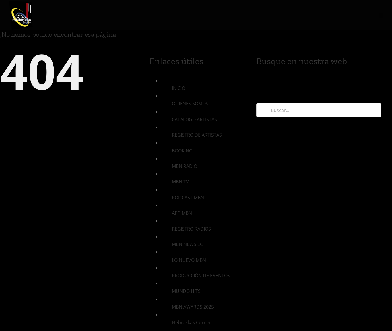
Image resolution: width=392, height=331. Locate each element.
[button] (381, 15)
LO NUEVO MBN (189, 260)
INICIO (178, 88)
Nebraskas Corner (191, 322)
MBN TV (180, 182)
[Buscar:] (318, 110)
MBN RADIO (184, 166)
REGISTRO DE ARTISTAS (197, 135)
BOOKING (182, 151)
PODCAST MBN (188, 197)
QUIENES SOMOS (190, 103)
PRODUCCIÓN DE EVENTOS (201, 275)
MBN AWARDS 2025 (193, 307)
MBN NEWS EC (187, 244)
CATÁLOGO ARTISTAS (194, 119)
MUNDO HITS (186, 291)
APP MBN (182, 213)
